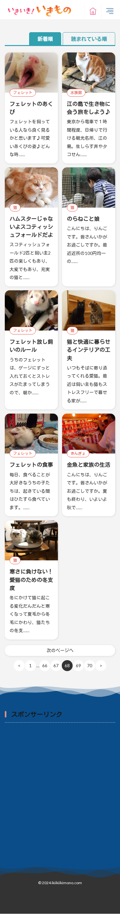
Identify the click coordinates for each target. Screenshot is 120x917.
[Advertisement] (60, 792)
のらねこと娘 (83, 218)
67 (56, 665)
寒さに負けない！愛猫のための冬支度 (31, 579)
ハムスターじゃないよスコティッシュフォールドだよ (31, 226)
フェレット (22, 92)
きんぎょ (78, 453)
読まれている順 (89, 39)
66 (44, 665)
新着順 (45, 39)
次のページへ (60, 650)
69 (78, 665)
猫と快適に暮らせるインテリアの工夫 (88, 349)
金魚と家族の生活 (88, 464)
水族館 (76, 92)
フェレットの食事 (31, 464)
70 (89, 665)
